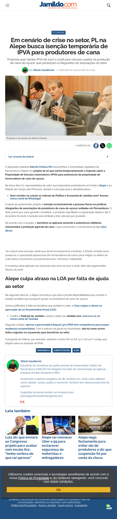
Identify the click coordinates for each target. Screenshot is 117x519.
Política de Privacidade (24, 505)
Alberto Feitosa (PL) (41, 166)
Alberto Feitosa (62, 350)
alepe (76, 350)
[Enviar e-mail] (22, 402)
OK (58, 489)
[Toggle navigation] (7, 5)
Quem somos (65, 505)
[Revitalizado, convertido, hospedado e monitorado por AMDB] (109, 506)
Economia (58, 32)
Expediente (81, 505)
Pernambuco (43, 350)
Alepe (102, 185)
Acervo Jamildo (47, 505)
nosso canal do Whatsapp (25, 198)
